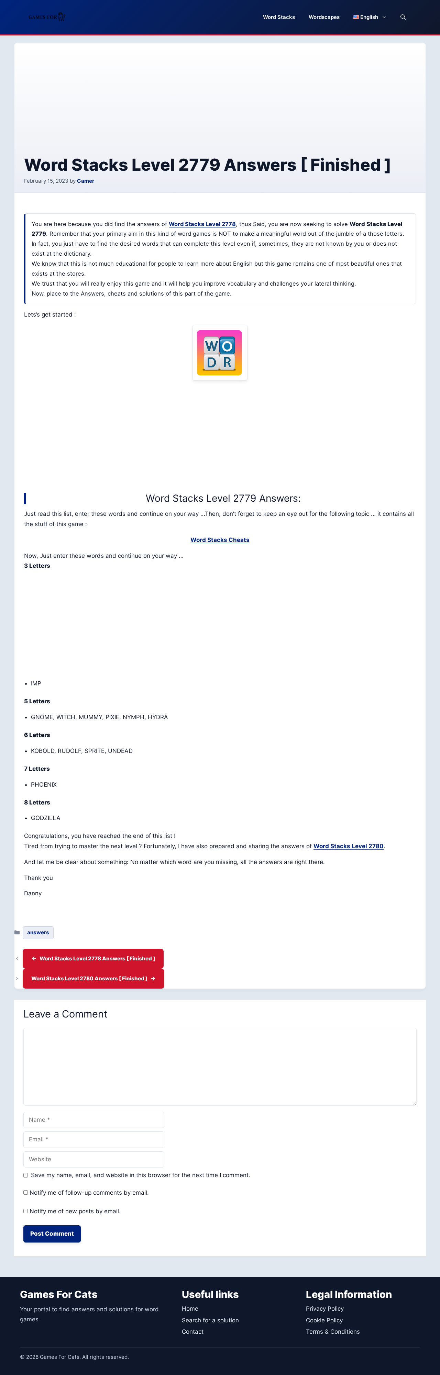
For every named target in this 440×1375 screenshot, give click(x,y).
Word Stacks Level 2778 (202, 224)
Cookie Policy (324, 1320)
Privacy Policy (325, 1308)
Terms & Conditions (333, 1331)
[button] (403, 17)
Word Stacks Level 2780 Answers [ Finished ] (89, 978)
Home (190, 1308)
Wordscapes (324, 17)
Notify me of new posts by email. (75, 1211)
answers (38, 932)
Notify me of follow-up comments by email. (89, 1192)
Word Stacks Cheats (220, 539)
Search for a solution (210, 1320)
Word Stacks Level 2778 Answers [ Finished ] (97, 958)
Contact (193, 1331)
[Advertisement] (220, 104)
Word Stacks (279, 17)
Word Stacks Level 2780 (349, 846)
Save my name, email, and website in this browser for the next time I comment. (140, 1175)
